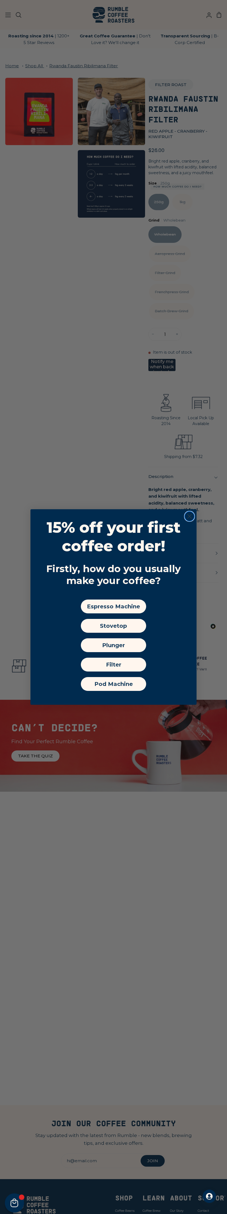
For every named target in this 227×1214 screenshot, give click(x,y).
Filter (113, 664)
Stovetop (113, 626)
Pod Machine (113, 684)
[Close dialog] (189, 516)
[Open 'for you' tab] (209, 1196)
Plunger (113, 645)
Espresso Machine (113, 606)
